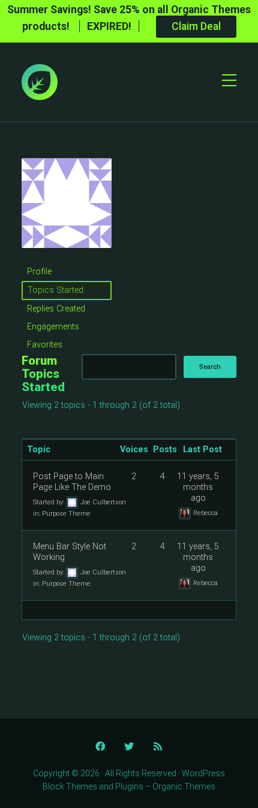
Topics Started (55, 290)
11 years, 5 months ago (198, 487)
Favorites (44, 345)
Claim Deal (196, 26)
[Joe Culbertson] (67, 257)
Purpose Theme (66, 514)
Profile (39, 272)
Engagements (53, 327)
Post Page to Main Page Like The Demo (72, 481)
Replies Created (56, 309)
